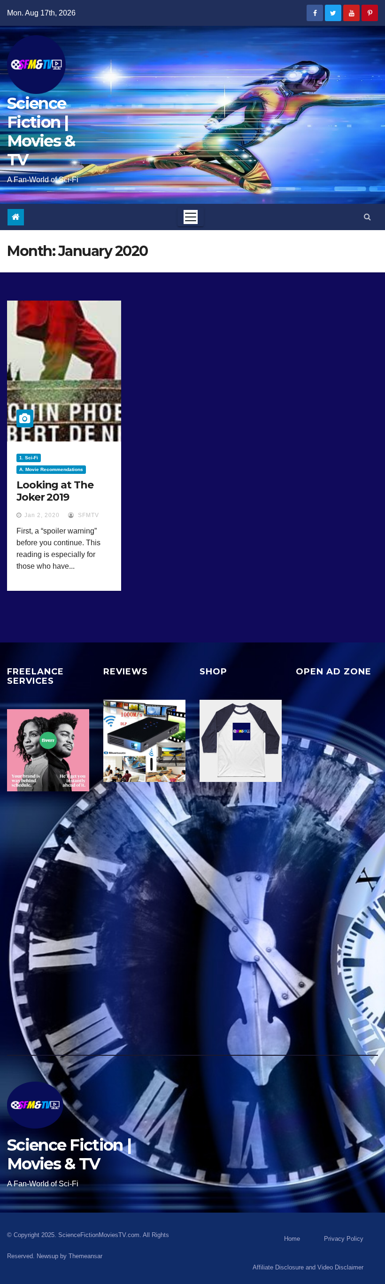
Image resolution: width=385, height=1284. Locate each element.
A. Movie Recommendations (51, 469)
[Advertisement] (337, 869)
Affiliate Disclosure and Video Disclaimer (308, 1267)
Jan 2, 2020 (42, 515)
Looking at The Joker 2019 (54, 491)
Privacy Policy (343, 1238)
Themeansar (85, 1256)
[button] (367, 216)
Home (292, 1238)
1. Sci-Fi (28, 457)
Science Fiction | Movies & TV (41, 131)
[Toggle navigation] (190, 217)
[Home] (16, 217)
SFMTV (87, 515)
